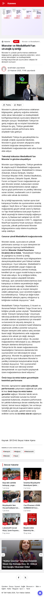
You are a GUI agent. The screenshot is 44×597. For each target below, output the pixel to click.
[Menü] (4, 3)
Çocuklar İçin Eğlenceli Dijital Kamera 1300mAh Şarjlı (8, 12)
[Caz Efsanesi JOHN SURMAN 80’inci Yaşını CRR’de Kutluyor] (32, 501)
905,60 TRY (18, 16)
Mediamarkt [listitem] (29, 451)
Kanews (12, 3)
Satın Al (7, 17)
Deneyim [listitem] (6, 451)
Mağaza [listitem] (17, 451)
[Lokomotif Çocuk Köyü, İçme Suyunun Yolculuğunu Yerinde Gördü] (11, 523)
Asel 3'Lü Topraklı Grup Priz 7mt (18, 12)
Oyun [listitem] (15, 456)
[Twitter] (25, 577)
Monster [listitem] (6, 456)
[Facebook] (18, 577)
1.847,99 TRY (8, 16)
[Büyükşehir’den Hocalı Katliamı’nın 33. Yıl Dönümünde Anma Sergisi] (11, 501)
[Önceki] (3, 555)
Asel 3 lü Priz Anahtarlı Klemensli (39, 12)
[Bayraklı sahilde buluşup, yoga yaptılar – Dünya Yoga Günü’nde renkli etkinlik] (11, 478)
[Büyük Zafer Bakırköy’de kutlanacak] (32, 523)
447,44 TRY (39, 16)
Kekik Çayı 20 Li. (29, 12)
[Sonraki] (40, 555)
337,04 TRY (29, 16)
